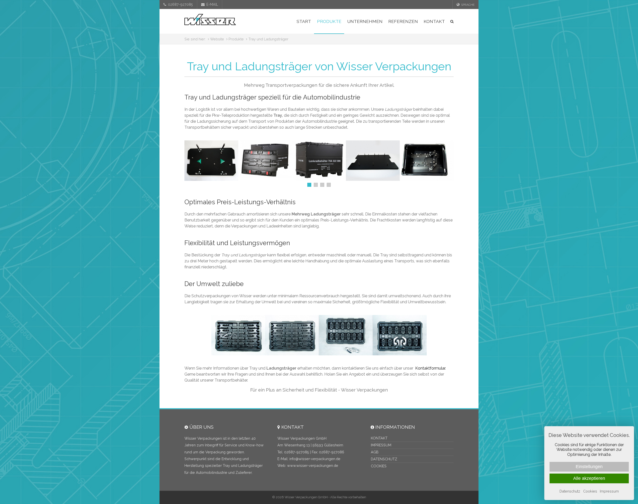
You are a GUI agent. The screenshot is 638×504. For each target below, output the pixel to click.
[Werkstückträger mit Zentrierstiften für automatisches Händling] (211, 160)
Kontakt (434, 21)
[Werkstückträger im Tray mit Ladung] (427, 160)
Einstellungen (589, 466)
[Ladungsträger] (292, 335)
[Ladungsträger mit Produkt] (238, 335)
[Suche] (451, 21)
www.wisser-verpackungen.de (312, 465)
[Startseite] (210, 21)
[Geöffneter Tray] (265, 159)
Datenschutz (384, 459)
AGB (375, 452)
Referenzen (403, 21)
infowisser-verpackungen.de (314, 459)
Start (304, 21)
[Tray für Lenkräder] (319, 160)
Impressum (381, 445)
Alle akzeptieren (589, 478)
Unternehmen (365, 21)
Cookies (379, 466)
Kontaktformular (430, 368)
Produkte (329, 21)
